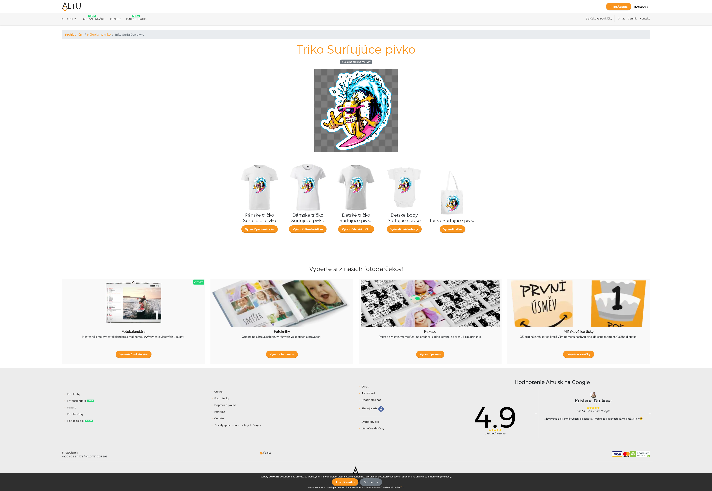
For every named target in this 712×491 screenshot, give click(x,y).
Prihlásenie (618, 7)
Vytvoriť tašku (452, 229)
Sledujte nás (369, 408)
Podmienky (221, 398)
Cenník (632, 18)
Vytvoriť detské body (404, 229)
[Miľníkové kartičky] (578, 306)
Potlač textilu (136, 19)
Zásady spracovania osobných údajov (237, 425)
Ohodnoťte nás (371, 400)
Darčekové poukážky (599, 18)
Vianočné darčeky (373, 428)
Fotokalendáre (93, 19)
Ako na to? (368, 393)
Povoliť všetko (345, 482)
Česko (267, 453)
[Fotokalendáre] (133, 306)
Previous (536, 413)
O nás (621, 18)
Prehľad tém (74, 34)
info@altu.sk (70, 452)
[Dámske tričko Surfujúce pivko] (307, 164)
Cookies (219, 418)
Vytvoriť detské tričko (356, 229)
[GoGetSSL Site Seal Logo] (640, 452)
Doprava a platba (225, 405)
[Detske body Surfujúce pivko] (404, 164)
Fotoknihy (68, 19)
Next (650, 413)
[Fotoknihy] (281, 306)
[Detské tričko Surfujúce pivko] (356, 164)
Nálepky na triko (99, 34)
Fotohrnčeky (75, 414)
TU (401, 487)
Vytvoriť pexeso (430, 354)
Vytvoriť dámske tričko (308, 229)
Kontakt (645, 18)
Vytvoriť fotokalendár (133, 354)
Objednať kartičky (578, 354)
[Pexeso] (430, 306)
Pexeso (115, 19)
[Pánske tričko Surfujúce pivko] (259, 164)
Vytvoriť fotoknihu (282, 354)
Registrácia (641, 7)
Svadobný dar (370, 422)
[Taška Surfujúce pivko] (452, 169)
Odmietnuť (371, 482)
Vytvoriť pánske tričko (259, 229)
